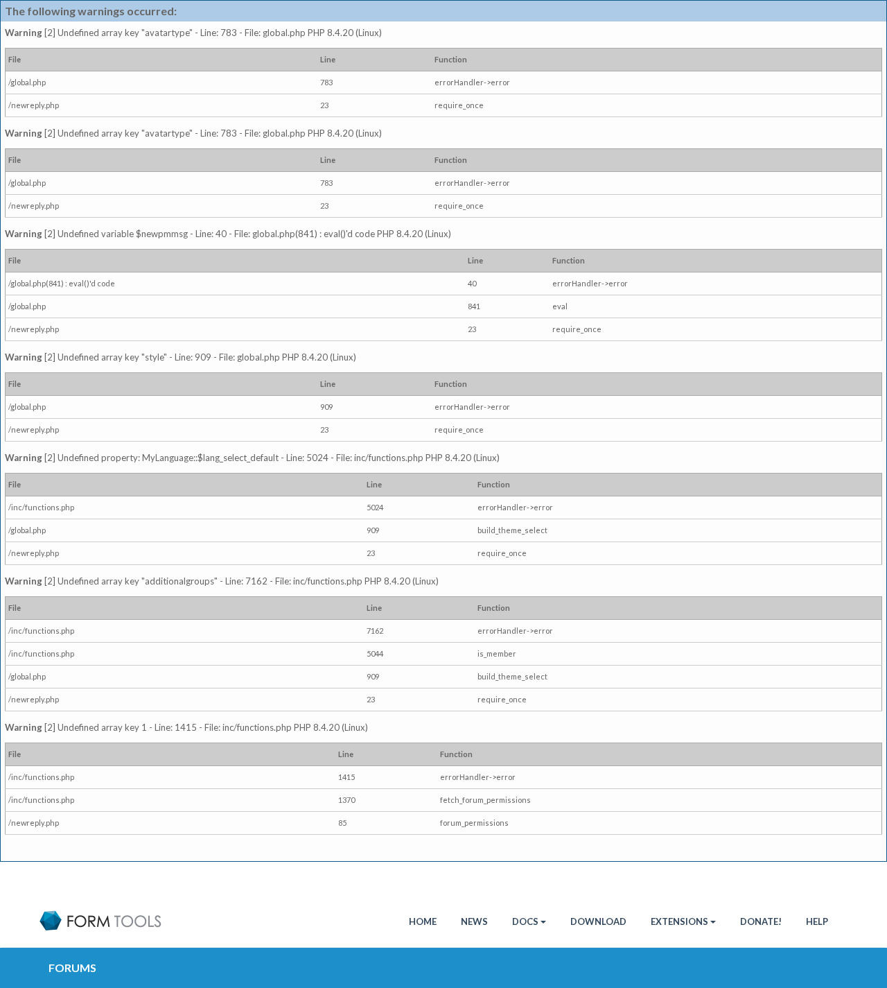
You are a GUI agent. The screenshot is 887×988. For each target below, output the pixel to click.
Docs (525, 921)
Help (817, 921)
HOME (423, 921)
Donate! (761, 921)
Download (598, 921)
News (474, 921)
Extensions (679, 921)
